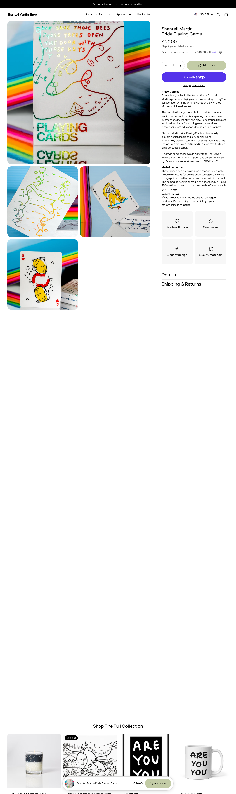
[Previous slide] (12, 761)
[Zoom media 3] (115, 201)
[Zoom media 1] (78, 92)
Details (169, 274)
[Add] (55, 782)
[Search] (218, 14)
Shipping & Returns (181, 284)
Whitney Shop (195, 102)
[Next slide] (55, 761)
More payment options (194, 85)
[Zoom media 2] (42, 201)
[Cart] (226, 14)
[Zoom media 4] (42, 274)
